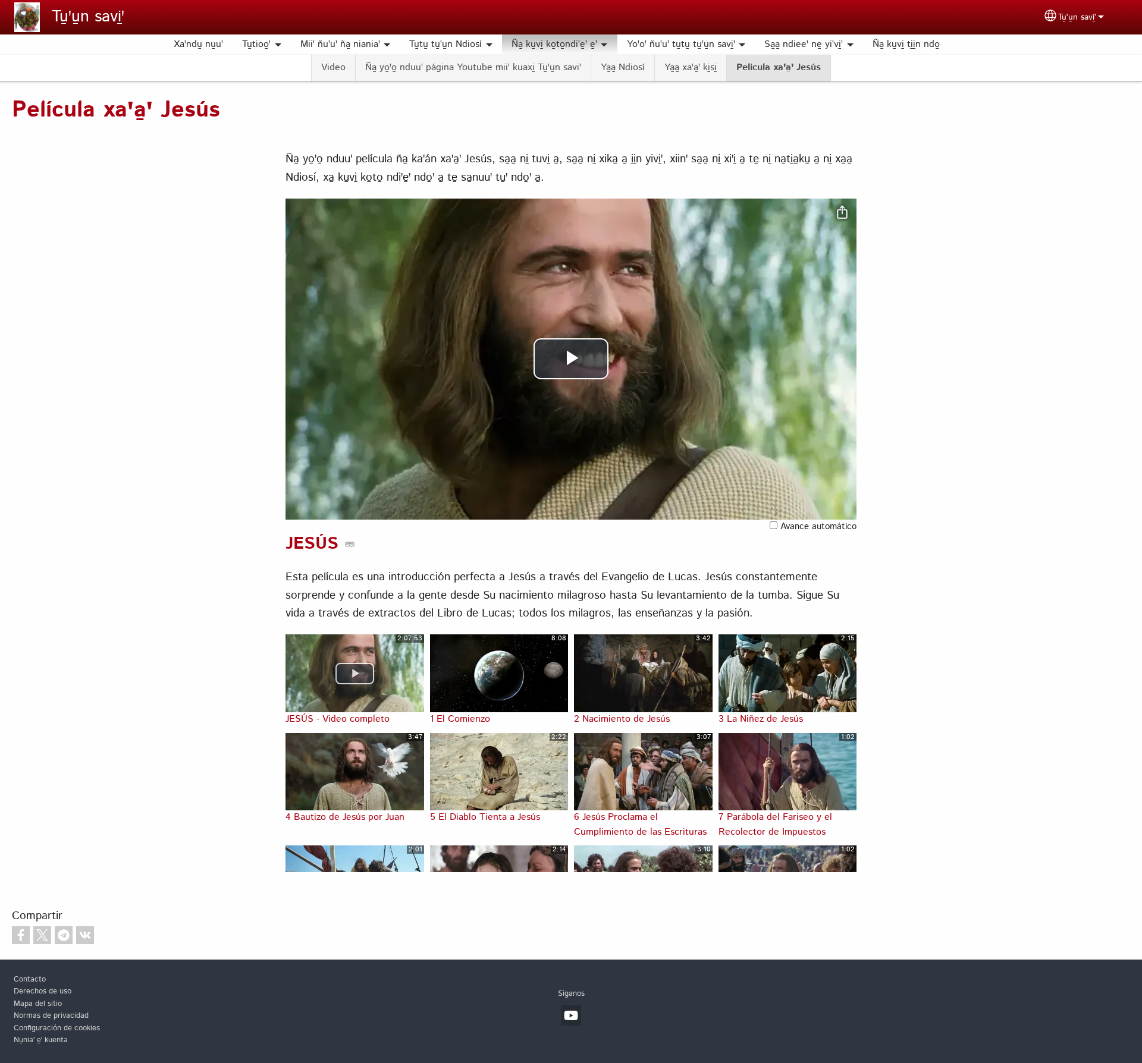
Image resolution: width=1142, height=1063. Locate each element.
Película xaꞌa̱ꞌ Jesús (778, 67)
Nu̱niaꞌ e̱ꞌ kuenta (41, 1040)
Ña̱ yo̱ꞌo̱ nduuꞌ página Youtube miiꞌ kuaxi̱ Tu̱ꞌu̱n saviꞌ (473, 67)
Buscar (963, 44)
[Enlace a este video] (349, 544)
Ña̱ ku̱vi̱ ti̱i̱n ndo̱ (906, 44)
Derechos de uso (42, 991)
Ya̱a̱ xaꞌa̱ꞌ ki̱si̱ (690, 67)
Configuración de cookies (57, 1028)
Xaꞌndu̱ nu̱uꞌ (198, 44)
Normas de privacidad (51, 1015)
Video (333, 67)
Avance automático (817, 526)
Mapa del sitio (38, 1003)
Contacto (30, 979)
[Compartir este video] (842, 212)
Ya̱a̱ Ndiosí (623, 67)
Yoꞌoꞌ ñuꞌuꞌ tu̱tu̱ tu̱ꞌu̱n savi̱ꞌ (681, 44)
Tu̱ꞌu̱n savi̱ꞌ (88, 17)
